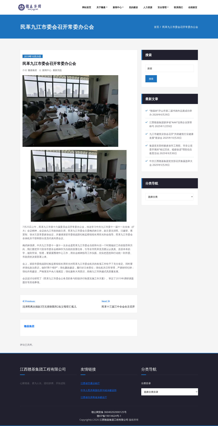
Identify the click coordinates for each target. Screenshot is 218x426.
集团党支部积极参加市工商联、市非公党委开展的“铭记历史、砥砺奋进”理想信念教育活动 (170, 149)
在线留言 (192, 7)
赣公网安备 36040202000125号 (109, 412)
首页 (156, 27)
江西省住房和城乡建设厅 (94, 397)
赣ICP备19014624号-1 (109, 415)
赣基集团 (32, 70)
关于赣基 (101, 7)
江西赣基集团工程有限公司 (114, 419)
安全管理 (162, 7)
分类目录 (146, 383)
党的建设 (133, 7)
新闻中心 (117, 7)
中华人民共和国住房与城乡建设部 (99, 390)
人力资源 (147, 7)
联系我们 (178, 7)
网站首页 (86, 7)
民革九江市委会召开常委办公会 (180, 27)
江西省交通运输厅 (90, 383)
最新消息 (57, 70)
